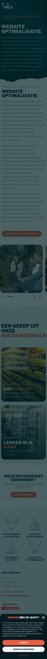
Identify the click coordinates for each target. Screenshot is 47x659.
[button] (43, 617)
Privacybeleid (23, 655)
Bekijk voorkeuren (23, 649)
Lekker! (23, 643)
